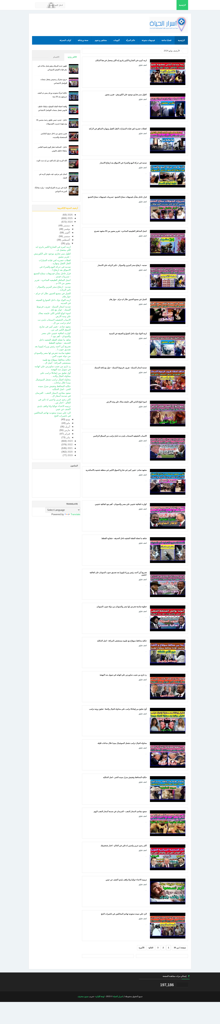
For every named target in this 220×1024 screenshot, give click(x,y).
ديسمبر (66, 225)
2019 (70, 455)
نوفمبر (66, 229)
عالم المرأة (130, 40)
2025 (70, 218)
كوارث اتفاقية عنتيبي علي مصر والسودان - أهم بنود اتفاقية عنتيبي (121, 504)
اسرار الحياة (118, 996)
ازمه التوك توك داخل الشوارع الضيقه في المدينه (128, 333)
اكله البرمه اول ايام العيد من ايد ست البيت (51, 161)
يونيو (67, 419)
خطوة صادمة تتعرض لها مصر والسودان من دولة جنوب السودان (122, 606)
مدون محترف (83, 996)
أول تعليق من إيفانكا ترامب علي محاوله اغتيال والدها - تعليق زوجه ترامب (118, 709)
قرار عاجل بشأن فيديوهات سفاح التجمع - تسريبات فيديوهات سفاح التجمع (117, 197)
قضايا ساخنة (166, 40)
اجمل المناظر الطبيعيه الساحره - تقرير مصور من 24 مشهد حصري (120, 231)
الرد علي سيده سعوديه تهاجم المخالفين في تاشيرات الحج (124, 914)
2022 (70, 444)
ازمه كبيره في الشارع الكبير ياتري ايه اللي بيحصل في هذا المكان (121, 60)
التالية (150, 948)
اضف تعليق (143, 65)
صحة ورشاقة (83, 40)
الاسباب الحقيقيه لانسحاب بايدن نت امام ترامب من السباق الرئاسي (120, 436)
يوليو (67, 243)
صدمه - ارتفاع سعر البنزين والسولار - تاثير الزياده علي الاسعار (122, 265)
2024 (70, 222)
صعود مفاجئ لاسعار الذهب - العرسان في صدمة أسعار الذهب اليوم (120, 811)
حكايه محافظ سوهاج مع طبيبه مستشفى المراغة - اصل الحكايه (122, 641)
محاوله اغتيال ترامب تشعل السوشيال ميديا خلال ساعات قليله (122, 743)
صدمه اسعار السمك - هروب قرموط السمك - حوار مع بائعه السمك (120, 368)
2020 (70, 452)
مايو (68, 423)
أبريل (67, 426)
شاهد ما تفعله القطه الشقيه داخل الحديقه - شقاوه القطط (124, 538)
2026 (70, 215)
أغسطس (65, 240)
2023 (70, 441)
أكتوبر (67, 232)
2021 (70, 448)
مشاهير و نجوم (101, 40)
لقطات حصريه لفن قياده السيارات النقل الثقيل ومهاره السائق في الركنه (118, 129)
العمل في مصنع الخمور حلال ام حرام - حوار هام (128, 299)
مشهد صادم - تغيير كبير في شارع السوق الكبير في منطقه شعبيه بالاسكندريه (116, 470)
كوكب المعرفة (65, 40)
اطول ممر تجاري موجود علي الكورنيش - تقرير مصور (126, 94)
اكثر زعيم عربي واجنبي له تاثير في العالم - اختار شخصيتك (124, 845)
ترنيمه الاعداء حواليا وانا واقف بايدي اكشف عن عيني (126, 880)
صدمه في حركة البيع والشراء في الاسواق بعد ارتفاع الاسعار (123, 163)
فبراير (67, 434)
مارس (67, 430)
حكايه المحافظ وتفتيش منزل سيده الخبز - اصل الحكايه (125, 777)
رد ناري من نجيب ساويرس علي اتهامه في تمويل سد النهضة (123, 675)
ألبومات (116, 40)
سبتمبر (66, 236)
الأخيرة (141, 948)
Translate (75, 514)
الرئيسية (182, 5)
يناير (68, 437)
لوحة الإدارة (100, 996)
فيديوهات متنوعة (148, 40)
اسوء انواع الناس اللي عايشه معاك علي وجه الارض (126, 402)
